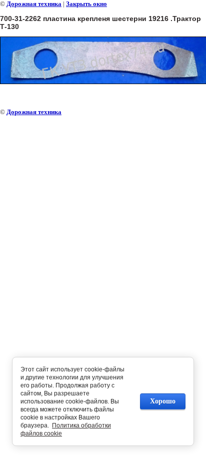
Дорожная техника (34, 4)
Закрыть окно (86, 4)
